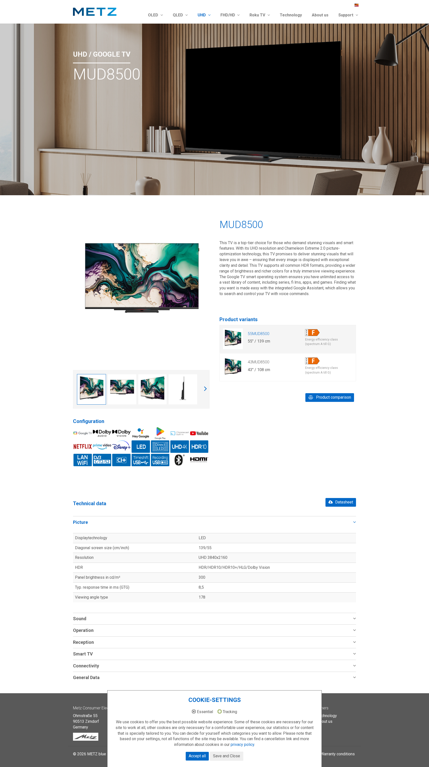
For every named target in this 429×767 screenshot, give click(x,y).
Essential (205, 712)
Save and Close (226, 756)
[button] (214, 522)
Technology (291, 15)
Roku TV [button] (258, 15)
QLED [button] (178, 15)
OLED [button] (153, 15)
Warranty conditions (338, 754)
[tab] (214, 522)
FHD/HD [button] (228, 15)
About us (320, 15)
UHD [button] (202, 15)
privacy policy (242, 744)
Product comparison (333, 397)
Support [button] (346, 15)
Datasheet (343, 502)
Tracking (230, 712)
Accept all (197, 756)
